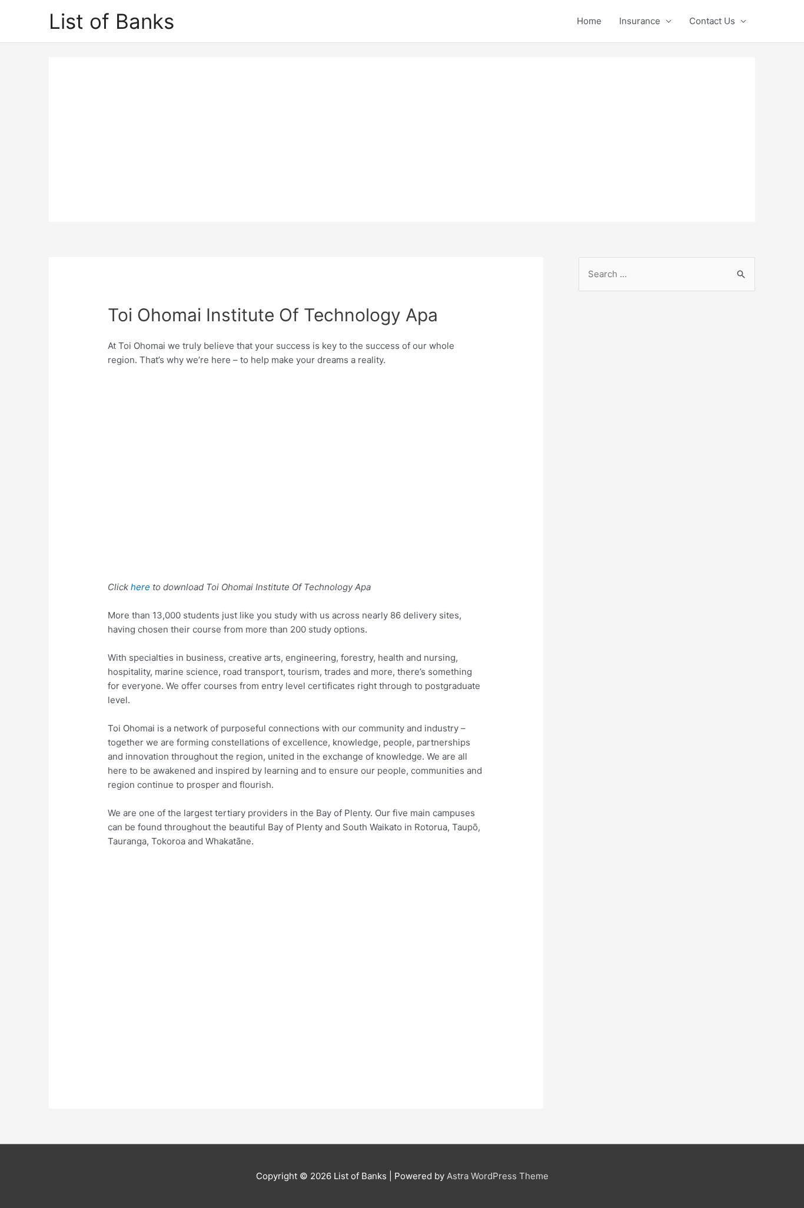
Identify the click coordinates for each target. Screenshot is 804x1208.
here (141, 587)
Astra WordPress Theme (498, 1176)
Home (589, 20)
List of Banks (111, 21)
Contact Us (712, 20)
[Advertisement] (402, 139)
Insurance (639, 20)
